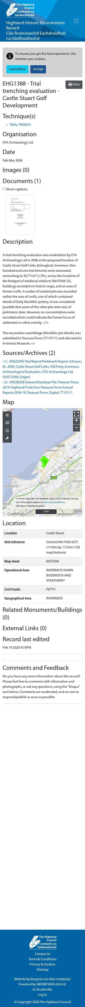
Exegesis (37, 979)
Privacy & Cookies (42, 964)
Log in (42, 995)
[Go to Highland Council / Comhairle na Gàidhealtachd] (20, 8)
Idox (52, 979)
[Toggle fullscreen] (76, 414)
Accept (38, 69)
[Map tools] (7, 438)
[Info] (7, 431)
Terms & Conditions (42, 959)
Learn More (17, 69)
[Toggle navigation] (76, 20)
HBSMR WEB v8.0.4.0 (51, 984)
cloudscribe (44, 989)
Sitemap (43, 969)
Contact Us (42, 954)
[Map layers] (7, 415)
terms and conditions (54, 502)
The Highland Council (55, 1002)
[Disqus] (42, 761)
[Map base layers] (7, 423)
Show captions (16, 189)
